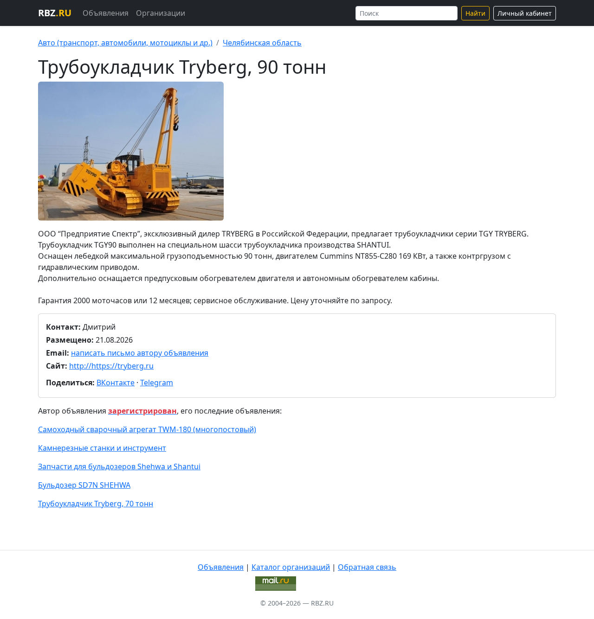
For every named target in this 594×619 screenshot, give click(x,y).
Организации (160, 13)
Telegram (156, 382)
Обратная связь (367, 567)
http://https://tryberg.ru (111, 366)
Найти (475, 13)
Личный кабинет (524, 13)
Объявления (106, 13)
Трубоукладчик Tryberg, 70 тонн (95, 503)
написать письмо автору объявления (139, 353)
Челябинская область (262, 43)
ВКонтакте (116, 382)
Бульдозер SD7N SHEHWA (84, 485)
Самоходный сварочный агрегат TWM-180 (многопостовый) (147, 429)
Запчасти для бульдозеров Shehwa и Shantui (119, 466)
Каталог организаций (291, 567)
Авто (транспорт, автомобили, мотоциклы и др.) (125, 43)
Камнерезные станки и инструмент (102, 448)
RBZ (54, 12)
